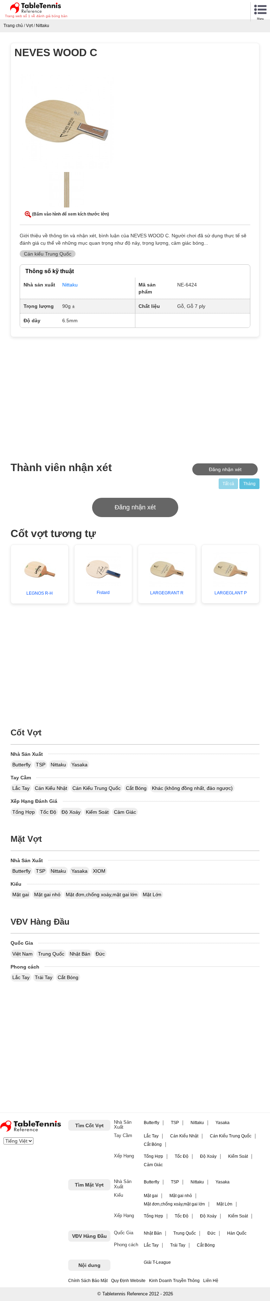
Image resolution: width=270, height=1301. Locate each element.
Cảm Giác (125, 812)
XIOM (99, 871)
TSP (40, 764)
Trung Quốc (51, 954)
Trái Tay (43, 977)
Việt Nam (22, 954)
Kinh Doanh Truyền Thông (174, 1280)
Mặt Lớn (152, 894)
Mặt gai (20, 894)
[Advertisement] (71, 395)
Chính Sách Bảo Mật (88, 1280)
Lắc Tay (21, 788)
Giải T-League (157, 1262)
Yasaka (79, 764)
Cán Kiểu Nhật (51, 788)
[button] (67, 122)
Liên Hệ (210, 1280)
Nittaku (58, 764)
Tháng (249, 483)
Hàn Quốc (236, 1233)
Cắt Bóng (136, 788)
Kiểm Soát (97, 812)
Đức (100, 954)
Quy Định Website (128, 1280)
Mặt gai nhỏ (47, 894)
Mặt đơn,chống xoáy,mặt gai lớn (101, 894)
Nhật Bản (80, 954)
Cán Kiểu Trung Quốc (96, 788)
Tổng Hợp (23, 812)
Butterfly (21, 764)
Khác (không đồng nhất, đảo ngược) (192, 788)
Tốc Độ (48, 812)
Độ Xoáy (71, 812)
